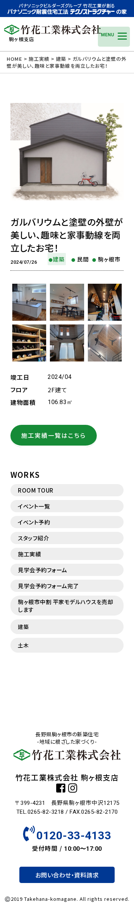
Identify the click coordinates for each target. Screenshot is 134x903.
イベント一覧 (34, 506)
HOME (14, 58)
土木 (23, 645)
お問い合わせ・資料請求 (67, 874)
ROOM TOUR (36, 490)
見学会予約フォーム (42, 570)
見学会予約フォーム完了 (48, 586)
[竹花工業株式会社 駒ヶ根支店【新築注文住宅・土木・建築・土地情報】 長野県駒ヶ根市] (52, 31)
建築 (23, 626)
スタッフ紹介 (33, 538)
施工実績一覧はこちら (53, 435)
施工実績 (29, 554)
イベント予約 (34, 522)
